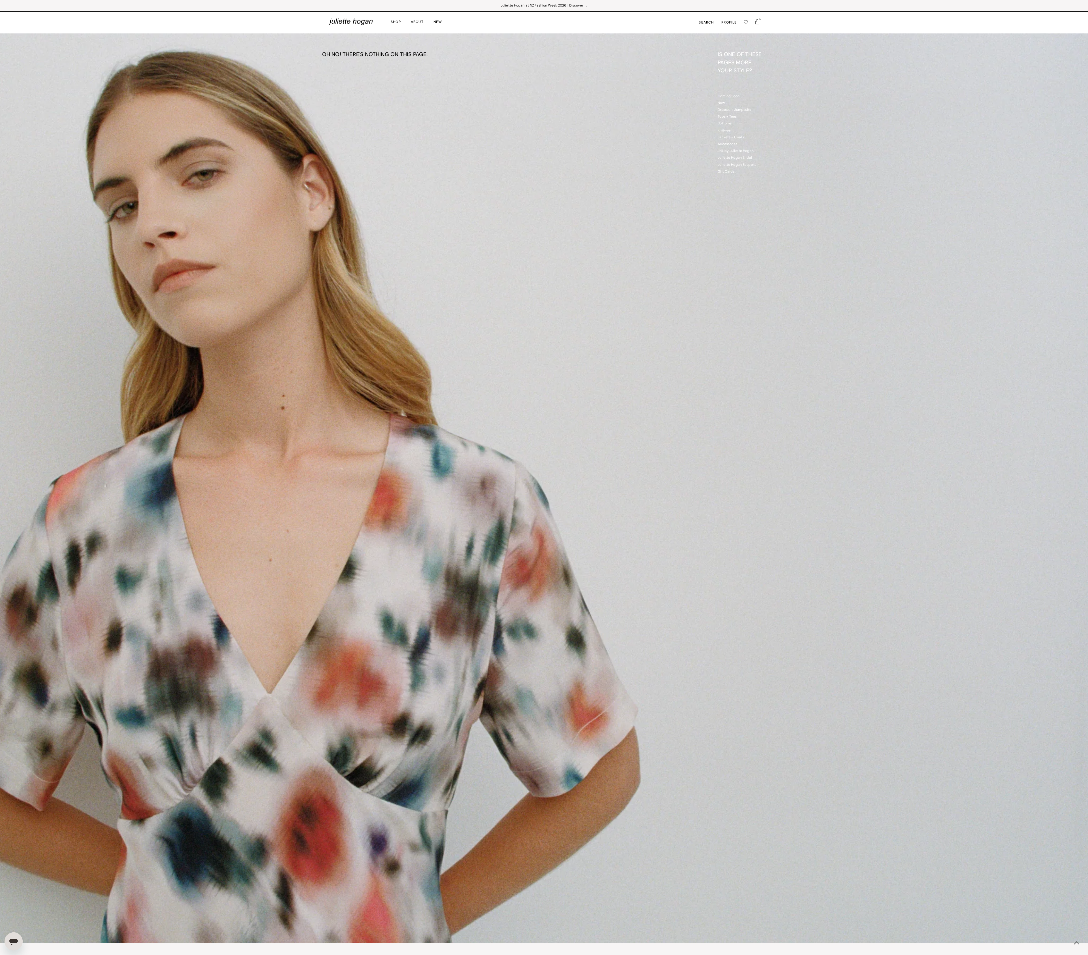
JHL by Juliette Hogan (736, 151)
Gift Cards (726, 171)
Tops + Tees (727, 116)
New (721, 103)
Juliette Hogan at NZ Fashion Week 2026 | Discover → (544, 5)
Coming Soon (729, 96)
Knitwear (725, 130)
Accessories (727, 144)
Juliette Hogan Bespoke (737, 165)
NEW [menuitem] (438, 22)
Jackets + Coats (731, 137)
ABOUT (417, 22)
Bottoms (725, 123)
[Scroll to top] (1076, 943)
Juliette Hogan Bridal (735, 158)
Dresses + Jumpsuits (734, 110)
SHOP (396, 22)
